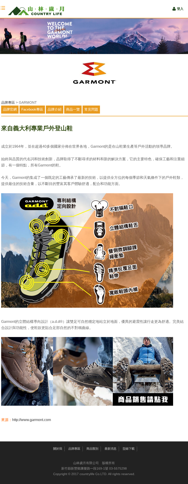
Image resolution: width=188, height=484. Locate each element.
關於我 (57, 448)
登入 (180, 9)
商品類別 (92, 448)
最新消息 (110, 448)
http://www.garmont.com (31, 420)
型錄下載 (129, 448)
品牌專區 (8, 102)
